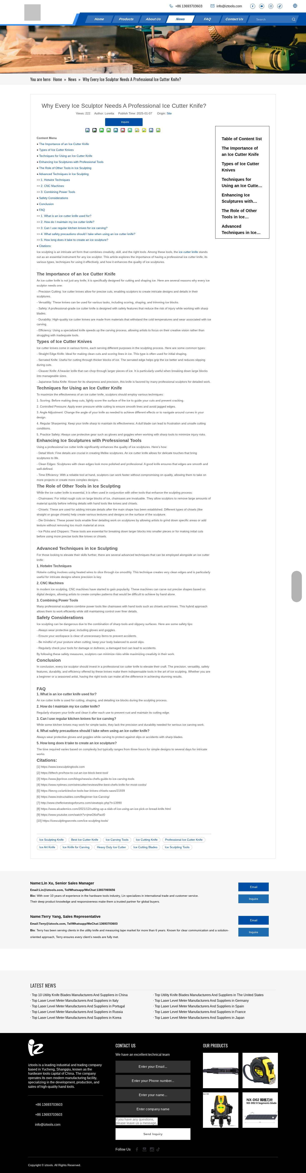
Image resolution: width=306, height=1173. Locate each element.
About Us (153, 19)
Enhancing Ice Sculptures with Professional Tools (71, 162)
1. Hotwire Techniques (55, 179)
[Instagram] (270, 6)
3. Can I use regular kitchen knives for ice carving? (74, 228)
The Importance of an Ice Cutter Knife (64, 144)
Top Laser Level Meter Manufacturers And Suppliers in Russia (77, 1012)
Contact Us (234, 19)
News (180, 19)
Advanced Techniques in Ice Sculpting (64, 174)
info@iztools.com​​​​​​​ (229, 6)
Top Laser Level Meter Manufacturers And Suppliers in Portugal (78, 1006)
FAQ (207, 19)
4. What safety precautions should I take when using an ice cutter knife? (88, 234)
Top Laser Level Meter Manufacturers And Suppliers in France (200, 1012)
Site (169, 113)
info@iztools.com (47, 1124)
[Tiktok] (159, 1149)
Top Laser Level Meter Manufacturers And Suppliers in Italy (75, 1000)
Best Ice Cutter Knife (84, 839)
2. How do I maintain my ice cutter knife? (67, 222)
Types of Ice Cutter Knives (56, 149)
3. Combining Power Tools (58, 192)
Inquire (253, 898)
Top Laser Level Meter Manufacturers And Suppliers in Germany (202, 1000)
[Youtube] (261, 6)
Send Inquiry (153, 1134)
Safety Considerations (53, 198)
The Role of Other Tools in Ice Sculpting (65, 168)
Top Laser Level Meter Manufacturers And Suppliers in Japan (199, 1017)
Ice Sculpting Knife (51, 839)
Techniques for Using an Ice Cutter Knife (65, 156)
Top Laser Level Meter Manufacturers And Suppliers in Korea (76, 1017)
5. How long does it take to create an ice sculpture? (74, 239)
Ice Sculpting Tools (177, 847)
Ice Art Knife (47, 847)
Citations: (45, 246)
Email (253, 887)
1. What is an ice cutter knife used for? (66, 216)
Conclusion (46, 204)
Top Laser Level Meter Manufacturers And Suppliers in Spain (199, 1006)
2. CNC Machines (52, 186)
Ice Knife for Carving (76, 847)
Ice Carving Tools (117, 839)
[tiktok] (279, 6)
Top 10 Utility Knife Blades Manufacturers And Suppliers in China (80, 995)
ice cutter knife (188, 252)
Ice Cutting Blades (145, 847)
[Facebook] (252, 6)
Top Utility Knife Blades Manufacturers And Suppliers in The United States (209, 995)
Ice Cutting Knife (147, 839)
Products (126, 19)
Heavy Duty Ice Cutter (111, 847)
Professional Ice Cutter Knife (184, 839)
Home (99, 19)
